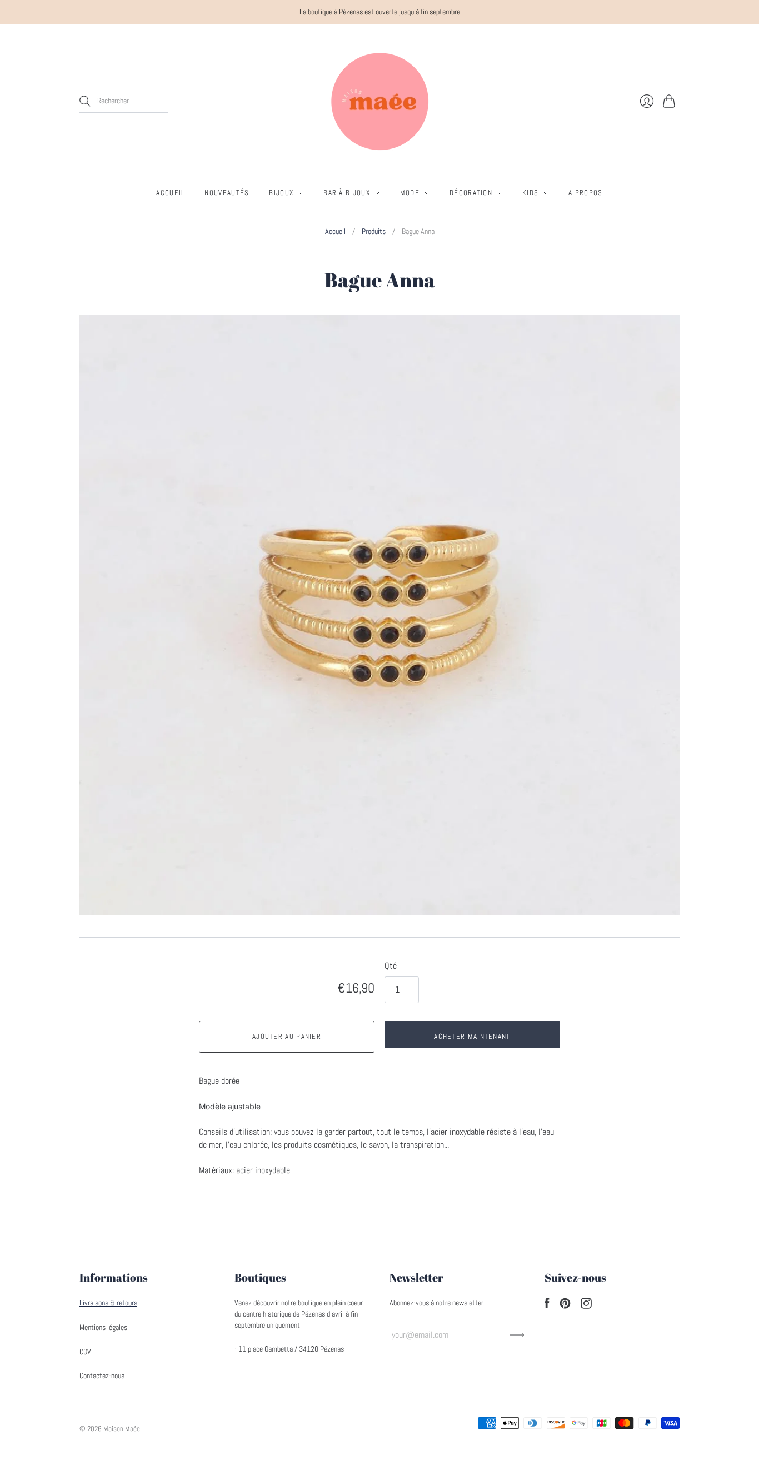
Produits (374, 231)
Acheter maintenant (472, 1036)
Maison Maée (121, 1428)
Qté (391, 965)
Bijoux (281, 192)
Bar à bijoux (346, 192)
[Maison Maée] (379, 101)
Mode (410, 192)
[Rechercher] (85, 101)
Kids (530, 192)
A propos (585, 192)
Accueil (170, 192)
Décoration (471, 192)
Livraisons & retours (108, 1303)
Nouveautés (226, 192)
